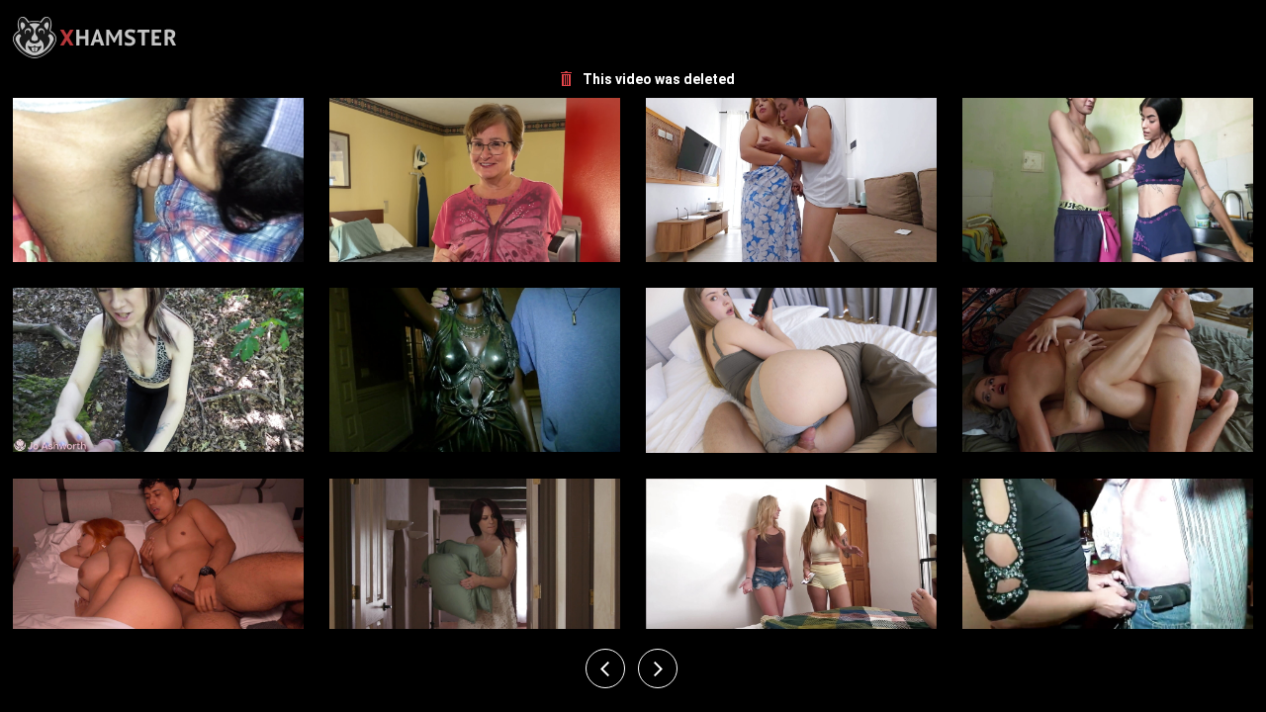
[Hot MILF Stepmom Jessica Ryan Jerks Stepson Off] (474, 560)
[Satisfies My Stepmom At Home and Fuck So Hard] (791, 179)
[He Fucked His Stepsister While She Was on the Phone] (791, 370)
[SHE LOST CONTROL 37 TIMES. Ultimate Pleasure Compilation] (1107, 370)
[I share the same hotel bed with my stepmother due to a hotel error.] (158, 560)
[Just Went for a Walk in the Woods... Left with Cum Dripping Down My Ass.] (158, 370)
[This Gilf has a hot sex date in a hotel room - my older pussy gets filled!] (474, 179)
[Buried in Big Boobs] (474, 370)
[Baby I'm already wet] (158, 179)
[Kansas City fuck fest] (1107, 560)
